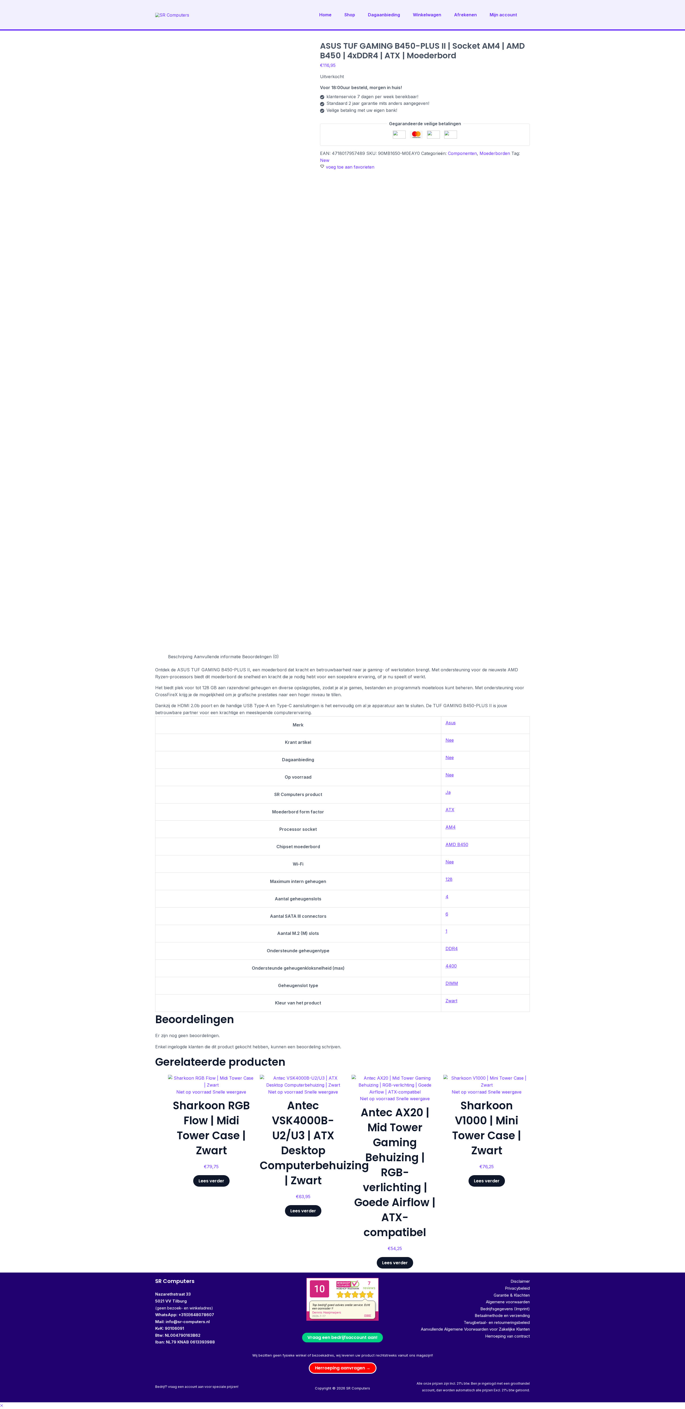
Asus (451, 722)
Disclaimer (520, 1281)
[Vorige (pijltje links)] (9, 704)
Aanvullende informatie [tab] (217, 656)
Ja (448, 792)
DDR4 (452, 948)
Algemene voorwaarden (508, 1301)
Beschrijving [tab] (180, 656)
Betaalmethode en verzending (502, 1315)
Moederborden (495, 153)
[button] (342, 1368)
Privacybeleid (517, 1288)
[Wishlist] (246, 1083)
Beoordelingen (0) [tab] (260, 656)
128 (449, 879)
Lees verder (211, 1181)
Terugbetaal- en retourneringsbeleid (497, 1322)
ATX (450, 809)
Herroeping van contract (507, 1336)
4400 (451, 966)
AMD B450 (457, 844)
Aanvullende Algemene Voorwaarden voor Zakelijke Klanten (475, 1329)
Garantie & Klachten (512, 1295)
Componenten (462, 153)
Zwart (451, 1000)
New (324, 160)
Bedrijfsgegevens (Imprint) (505, 1308)
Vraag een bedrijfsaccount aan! (342, 1337)
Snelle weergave (229, 1092)
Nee (450, 740)
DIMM (452, 983)
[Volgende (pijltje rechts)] (675, 704)
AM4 (451, 827)
